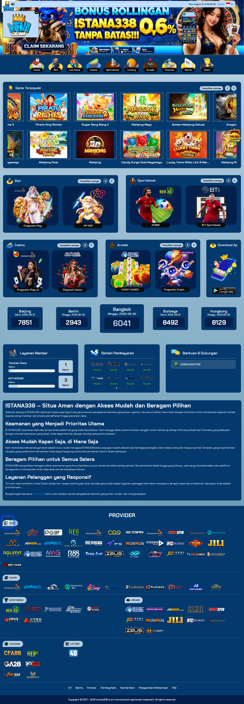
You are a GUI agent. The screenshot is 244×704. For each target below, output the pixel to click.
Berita (79, 687)
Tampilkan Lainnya (211, 88)
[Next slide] (233, 88)
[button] (36, 12)
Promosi (91, 687)
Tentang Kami (108, 687)
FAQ (174, 687)
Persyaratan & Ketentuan (153, 687)
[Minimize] (37, 12)
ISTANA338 (39, 493)
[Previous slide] (227, 88)
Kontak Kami (127, 687)
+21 (69, 687)
